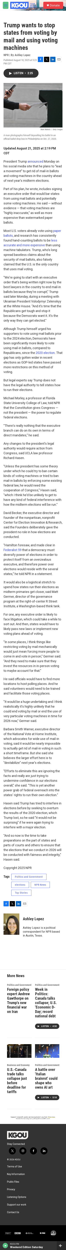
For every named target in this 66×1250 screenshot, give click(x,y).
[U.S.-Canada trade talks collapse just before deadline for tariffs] (19, 1051)
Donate (55, 5)
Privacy (11, 1189)
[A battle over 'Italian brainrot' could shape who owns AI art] (47, 1051)
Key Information (16, 1174)
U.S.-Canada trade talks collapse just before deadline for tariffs (17, 1080)
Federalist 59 (12, 550)
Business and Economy (18, 1065)
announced (35, 161)
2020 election (45, 353)
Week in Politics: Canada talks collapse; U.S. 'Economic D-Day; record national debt (46, 1002)
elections (20, 884)
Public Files (13, 1181)
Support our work (16, 1204)
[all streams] (61, 1245)
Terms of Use (14, 1166)
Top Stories (21, 892)
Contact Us (13, 1212)
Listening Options (16, 1197)
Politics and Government (29, 876)
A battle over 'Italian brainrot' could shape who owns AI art (46, 1078)
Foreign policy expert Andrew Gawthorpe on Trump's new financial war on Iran (18, 1000)
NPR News (40, 884)
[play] (5, 1245)
